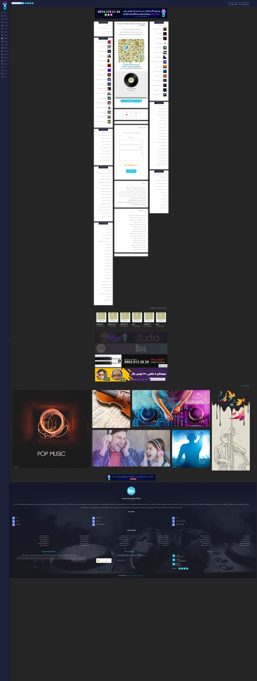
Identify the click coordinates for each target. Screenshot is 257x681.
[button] (166, 317)
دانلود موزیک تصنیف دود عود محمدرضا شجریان (104, 182)
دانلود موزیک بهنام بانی (84, 538)
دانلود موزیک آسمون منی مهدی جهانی (102, 74)
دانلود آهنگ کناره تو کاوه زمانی (159, 47)
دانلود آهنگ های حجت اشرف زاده (162, 151)
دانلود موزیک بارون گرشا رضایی (107, 144)
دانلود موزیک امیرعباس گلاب (123, 545)
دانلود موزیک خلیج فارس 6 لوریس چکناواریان (138, 187)
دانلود (84, 558)
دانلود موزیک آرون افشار (84, 545)
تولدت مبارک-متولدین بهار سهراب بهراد (161, 189)
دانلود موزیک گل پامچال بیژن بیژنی (106, 216)
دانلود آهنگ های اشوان (163, 145)
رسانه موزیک (65, 558)
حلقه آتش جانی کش (108, 266)
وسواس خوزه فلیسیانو (108, 260)
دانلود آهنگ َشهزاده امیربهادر (159, 43)
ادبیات (17, 517)
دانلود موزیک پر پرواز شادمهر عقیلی (106, 200)
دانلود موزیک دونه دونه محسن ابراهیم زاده (102, 121)
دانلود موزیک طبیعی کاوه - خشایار (103, 70)
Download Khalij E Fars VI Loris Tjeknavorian (136, 202)
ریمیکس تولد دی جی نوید (163, 198)
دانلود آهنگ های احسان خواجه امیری (161, 142)
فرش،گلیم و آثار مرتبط (180, 524)
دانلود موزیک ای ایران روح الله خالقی (106, 188)
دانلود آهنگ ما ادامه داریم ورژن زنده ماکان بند (157, 62)
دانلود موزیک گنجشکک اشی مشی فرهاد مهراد (105, 210)
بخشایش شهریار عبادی (108, 226)
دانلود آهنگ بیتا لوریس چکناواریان (140, 249)
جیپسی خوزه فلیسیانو (108, 244)
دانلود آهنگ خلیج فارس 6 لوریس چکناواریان (127, 192)
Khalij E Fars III (111, 324)
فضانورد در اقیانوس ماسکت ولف (106, 238)
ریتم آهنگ (119, 194)
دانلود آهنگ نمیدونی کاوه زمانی (159, 57)
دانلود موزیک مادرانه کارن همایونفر (106, 197)
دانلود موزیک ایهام (166, 545)
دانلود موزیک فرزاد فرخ (165, 541)
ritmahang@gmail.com (181, 561)
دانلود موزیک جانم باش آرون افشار (103, 117)
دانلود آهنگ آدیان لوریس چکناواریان (139, 238)
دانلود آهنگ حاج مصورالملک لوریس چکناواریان (137, 215)
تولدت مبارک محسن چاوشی (163, 208)
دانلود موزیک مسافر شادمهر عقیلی (106, 185)
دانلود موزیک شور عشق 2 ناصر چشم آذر (105, 191)
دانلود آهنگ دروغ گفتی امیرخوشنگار (158, 94)
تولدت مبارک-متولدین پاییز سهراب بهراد (161, 183)
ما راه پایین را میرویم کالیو (107, 256)
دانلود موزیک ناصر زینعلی (44, 545)
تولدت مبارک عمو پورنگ (163, 177)
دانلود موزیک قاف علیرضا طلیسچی (106, 138)
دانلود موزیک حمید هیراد (205, 545)
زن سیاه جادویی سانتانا (108, 250)
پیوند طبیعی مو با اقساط (108, 25)
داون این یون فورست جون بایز (107, 300)
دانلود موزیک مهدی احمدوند (244, 541)
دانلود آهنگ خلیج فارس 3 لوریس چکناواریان (138, 234)
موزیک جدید (83, 560)
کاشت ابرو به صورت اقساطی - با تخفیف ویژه (105, 28)
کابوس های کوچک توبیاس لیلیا (106, 281)
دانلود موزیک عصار (246, 538)
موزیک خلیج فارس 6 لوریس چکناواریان (139, 189)
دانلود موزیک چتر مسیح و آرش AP (103, 60)
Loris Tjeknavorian (135, 204)
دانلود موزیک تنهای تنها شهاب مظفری (106, 147)
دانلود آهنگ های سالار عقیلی (163, 130)
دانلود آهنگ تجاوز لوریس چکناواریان (139, 243)
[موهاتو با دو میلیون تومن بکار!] (131, 374)
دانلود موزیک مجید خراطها (165, 538)
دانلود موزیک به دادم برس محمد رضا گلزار (105, 135)
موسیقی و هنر (131, 511)
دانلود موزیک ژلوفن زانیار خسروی (103, 65)
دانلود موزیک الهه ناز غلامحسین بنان (106, 213)
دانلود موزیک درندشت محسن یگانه (106, 170)
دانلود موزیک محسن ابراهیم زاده (123, 538)
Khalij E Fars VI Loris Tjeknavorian (138, 198)
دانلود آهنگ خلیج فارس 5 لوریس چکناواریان (138, 220)
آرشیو (174, 466)
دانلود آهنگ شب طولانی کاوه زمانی (158, 29)
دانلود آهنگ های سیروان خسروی (162, 108)
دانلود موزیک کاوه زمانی (44, 541)
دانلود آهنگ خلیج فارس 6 (141, 196)
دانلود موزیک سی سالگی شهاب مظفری (106, 160)
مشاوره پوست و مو (108, 31)
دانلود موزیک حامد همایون (84, 536)
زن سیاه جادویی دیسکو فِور (107, 269)
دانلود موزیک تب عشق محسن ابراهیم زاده (102, 79)
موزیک (124, 194)
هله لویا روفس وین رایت (108, 290)
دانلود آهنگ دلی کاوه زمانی (159, 38)
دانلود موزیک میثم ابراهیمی (204, 541)
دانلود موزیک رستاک (125, 541)
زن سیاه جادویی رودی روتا (107, 253)
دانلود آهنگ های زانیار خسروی (162, 111)
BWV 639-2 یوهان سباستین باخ (106, 284)
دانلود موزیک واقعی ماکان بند (104, 46)
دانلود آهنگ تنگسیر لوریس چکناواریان (139, 247)
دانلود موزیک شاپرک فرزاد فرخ (103, 98)
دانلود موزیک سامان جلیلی (164, 543)
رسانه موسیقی (59, 558)
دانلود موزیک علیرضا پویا (84, 541)
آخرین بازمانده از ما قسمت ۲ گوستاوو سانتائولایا (104, 241)
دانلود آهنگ (138, 29)
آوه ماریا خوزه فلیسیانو (108, 263)
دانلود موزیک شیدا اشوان (104, 112)
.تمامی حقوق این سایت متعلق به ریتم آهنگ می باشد (135, 575)
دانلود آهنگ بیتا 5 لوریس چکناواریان (139, 222)
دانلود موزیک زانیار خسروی (124, 539)
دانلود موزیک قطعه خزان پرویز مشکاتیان (105, 203)
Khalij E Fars (147, 324)
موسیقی (97, 521)
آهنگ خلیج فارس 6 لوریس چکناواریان (139, 194)
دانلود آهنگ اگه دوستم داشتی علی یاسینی (157, 85)
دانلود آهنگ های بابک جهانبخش (162, 114)
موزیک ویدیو (16, 466)
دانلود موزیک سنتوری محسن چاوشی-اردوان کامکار (104, 173)
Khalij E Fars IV (124, 324)
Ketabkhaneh (99, 324)
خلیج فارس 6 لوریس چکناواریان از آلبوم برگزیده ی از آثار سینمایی (131, 32)
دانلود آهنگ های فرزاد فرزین (163, 136)
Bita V (133, 324)
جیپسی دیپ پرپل (108, 272)
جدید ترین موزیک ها (137, 425)
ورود (235, 4)
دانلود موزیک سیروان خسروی (164, 536)
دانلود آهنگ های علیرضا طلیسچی (162, 154)
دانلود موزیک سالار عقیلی (84, 539)
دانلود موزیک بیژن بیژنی (245, 539)
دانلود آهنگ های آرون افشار (163, 124)
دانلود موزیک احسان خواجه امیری (42, 543)
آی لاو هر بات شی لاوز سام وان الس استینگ (105, 293)
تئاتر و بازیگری (98, 517)
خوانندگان (215, 469)
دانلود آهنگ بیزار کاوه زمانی (159, 33)
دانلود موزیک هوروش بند (124, 536)
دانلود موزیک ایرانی (122, 196)
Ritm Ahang (143, 204)
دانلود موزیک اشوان (206, 543)
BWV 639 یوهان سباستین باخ (107, 287)
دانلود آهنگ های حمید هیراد (163, 161)
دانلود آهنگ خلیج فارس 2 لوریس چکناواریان (138, 236)
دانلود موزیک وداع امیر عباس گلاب (106, 150)
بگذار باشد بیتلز (109, 296)
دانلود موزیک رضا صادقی (44, 536)
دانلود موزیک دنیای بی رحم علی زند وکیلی (105, 154)
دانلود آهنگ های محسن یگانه (162, 133)
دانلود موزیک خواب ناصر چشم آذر (106, 194)
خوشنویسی (18, 524)
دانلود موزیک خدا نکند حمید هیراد (106, 141)
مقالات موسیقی (97, 427)
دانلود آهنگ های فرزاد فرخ (163, 148)
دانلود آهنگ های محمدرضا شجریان (162, 164)
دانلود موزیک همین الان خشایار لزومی (102, 88)
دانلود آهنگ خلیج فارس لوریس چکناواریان (138, 245)
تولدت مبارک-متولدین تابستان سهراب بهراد (161, 186)
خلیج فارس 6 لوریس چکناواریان (141, 192)
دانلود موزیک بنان (246, 536)
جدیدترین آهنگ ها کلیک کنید (162, 25)
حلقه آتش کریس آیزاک (107, 275)
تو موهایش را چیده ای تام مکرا (107, 235)
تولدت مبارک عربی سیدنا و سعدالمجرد (162, 174)
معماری (17, 521)
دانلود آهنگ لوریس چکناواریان (131, 196)
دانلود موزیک (128, 187)
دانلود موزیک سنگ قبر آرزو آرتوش (106, 176)
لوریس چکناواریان (129, 189)
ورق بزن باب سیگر (108, 229)
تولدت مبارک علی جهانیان (163, 205)
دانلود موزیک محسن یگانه (44, 539)
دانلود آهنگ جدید (45, 558)
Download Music (130, 101)
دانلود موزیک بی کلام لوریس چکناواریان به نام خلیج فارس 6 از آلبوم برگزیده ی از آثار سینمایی (131, 24)
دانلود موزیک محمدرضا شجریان (204, 539)
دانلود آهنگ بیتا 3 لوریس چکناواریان (139, 229)
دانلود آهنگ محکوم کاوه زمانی (159, 90)
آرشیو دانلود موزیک (131, 530)
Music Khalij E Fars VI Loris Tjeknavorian (137, 200)
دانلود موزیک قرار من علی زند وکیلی (106, 132)
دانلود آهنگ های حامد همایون (162, 158)
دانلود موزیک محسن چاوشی (204, 536)
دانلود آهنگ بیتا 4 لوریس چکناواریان (139, 227)
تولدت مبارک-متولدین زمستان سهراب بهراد (161, 180)
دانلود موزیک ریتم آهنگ (76, 560)
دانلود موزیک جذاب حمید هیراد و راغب (102, 93)
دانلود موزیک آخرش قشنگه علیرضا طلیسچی (102, 107)
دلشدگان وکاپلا (109, 232)
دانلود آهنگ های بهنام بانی (163, 139)
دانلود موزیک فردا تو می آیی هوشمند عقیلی (105, 179)
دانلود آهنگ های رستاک (163, 118)
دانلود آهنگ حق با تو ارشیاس (159, 76)
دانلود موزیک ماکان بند (165, 539)
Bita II (157, 324)
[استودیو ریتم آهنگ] (131, 477)
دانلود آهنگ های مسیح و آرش (162, 127)
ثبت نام (230, 4)
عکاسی (177, 517)
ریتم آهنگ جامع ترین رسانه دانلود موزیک (131, 498)
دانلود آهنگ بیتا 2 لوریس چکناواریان (139, 240)
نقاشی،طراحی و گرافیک (100, 524)
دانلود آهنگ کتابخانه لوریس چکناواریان (139, 231)
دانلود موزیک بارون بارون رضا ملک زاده (102, 42)
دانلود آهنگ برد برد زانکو (159, 66)
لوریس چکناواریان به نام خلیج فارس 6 (129, 29)
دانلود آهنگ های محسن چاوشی (162, 105)
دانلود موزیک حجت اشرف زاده (244, 545)
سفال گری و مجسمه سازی (180, 521)
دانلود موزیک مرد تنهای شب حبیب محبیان (105, 207)
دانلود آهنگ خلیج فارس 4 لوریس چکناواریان (138, 224)
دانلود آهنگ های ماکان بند (163, 121)
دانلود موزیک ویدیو (31, 558)
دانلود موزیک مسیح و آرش (84, 543)
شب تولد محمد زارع (164, 192)
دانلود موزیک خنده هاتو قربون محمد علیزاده (102, 102)
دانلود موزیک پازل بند (205, 538)
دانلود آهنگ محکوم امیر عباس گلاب (158, 80)
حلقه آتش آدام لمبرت (108, 278)
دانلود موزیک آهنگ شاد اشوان (103, 56)
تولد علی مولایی (165, 195)
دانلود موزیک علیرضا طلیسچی (244, 543)
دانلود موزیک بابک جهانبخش (124, 543)
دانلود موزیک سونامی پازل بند (104, 84)
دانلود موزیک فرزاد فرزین (43, 538)
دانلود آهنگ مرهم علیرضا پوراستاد (158, 71)
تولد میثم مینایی (164, 201)
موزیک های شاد (97, 465)
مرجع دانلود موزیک (38, 558)
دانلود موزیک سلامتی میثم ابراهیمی (103, 51)
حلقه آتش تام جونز (108, 247)
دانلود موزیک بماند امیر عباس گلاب (106, 157)
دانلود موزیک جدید (129, 194)
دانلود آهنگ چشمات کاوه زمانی (158, 52)
